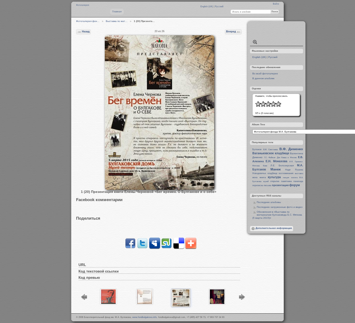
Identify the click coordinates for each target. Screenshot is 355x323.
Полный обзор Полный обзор (255, 42)
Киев (265, 166)
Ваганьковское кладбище (270, 153)
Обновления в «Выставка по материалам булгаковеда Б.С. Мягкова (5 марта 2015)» (277, 215)
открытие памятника (281, 181)
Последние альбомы (269, 202)
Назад (86, 31)
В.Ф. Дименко (291, 149)
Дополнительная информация (274, 228)
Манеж (275, 169)
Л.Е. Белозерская (282, 165)
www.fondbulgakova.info (144, 317)
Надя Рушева (294, 170)
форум (294, 185)
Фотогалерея (82, 5)
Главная (116, 11)
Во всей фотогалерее (265, 73)
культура (274, 177)
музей (266, 181)
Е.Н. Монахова (276, 161)
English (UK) (207, 6)
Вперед (231, 31)
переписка (257, 185)
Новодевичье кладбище (264, 173)
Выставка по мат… (117, 21)
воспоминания (286, 173)
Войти (276, 4)
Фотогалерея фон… (87, 21)
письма (267, 185)
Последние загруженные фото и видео (280, 207)
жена (254, 177)
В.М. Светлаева (270, 149)
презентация (280, 185)
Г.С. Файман (269, 157)
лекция (286, 177)
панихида (298, 181)
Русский (219, 6)
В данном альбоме (263, 78)
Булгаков (257, 149)
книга (263, 177)
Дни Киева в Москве (287, 157)
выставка (299, 173)
